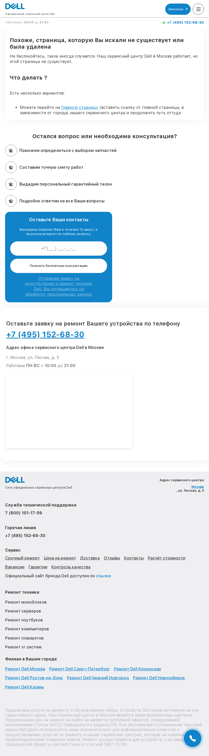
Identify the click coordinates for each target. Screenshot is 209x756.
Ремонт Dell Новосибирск (159, 677)
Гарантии (38, 567)
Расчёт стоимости (166, 558)
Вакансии (14, 567)
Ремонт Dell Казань (24, 687)
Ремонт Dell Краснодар (137, 669)
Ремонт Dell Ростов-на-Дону (34, 677)
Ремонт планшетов (24, 638)
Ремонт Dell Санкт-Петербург (79, 669)
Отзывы (112, 558)
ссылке (103, 575)
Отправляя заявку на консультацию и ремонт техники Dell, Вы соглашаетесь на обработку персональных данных (58, 286)
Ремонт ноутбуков (24, 620)
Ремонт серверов (23, 611)
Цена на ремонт (60, 558)
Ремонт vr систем (23, 647)
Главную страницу (79, 107)
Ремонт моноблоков (26, 602)
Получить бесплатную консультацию (59, 266)
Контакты (134, 558)
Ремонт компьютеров (27, 629)
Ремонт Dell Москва (25, 669)
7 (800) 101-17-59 (23, 513)
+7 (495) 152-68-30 (185, 22)
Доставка (90, 558)
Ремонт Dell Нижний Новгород (98, 677)
